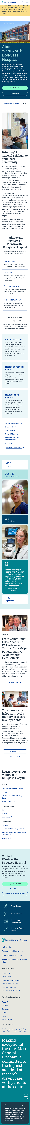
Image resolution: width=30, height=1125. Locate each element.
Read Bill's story (14, 682)
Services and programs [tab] (11, 103)
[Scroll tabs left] (1, 103)
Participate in (10, 984)
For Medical (11, 991)
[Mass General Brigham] (9, 2)
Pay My (6, 973)
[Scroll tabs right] (29, 103)
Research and (12, 951)
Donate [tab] (23, 103)
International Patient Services (15, 894)
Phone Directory (15, 889)
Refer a (7, 801)
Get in (6, 977)
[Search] (22, 2)
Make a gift (13, 751)
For (7, 1020)
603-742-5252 (16, 884)
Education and (12, 955)
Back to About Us (9, 23)
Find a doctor (15, 93)
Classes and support (12, 829)
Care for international (12, 789)
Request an (11, 980)
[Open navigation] (27, 2)
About (5, 1002)
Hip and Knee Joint (12, 439)
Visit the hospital (15, 88)
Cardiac (13, 423)
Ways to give (14, 756)
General (12, 434)
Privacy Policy (9, 1120)
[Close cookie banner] (22, 1105)
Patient (7, 947)
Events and (9, 987)
